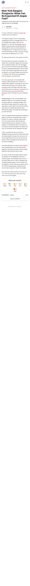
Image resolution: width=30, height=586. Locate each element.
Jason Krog (14, 91)
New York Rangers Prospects (9, 7)
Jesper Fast (22, 33)
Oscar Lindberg (23, 145)
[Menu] (28, 2)
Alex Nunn (9, 26)
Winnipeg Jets (21, 44)
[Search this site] (25, 2)
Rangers (9, 76)
